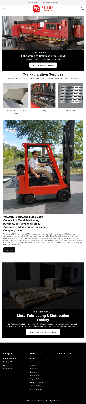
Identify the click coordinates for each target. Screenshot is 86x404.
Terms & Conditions (36, 386)
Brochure (33, 358)
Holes (5, 365)
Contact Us (34, 369)
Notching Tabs (8, 362)
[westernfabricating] (43, 8)
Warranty (33, 365)
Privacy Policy (34, 375)
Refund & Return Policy (37, 382)
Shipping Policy (35, 379)
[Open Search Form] (5, 9)
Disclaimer (33, 372)
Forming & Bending (9, 358)
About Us (33, 362)
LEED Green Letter (36, 389)
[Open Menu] (2, 9)
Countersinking (8, 369)
